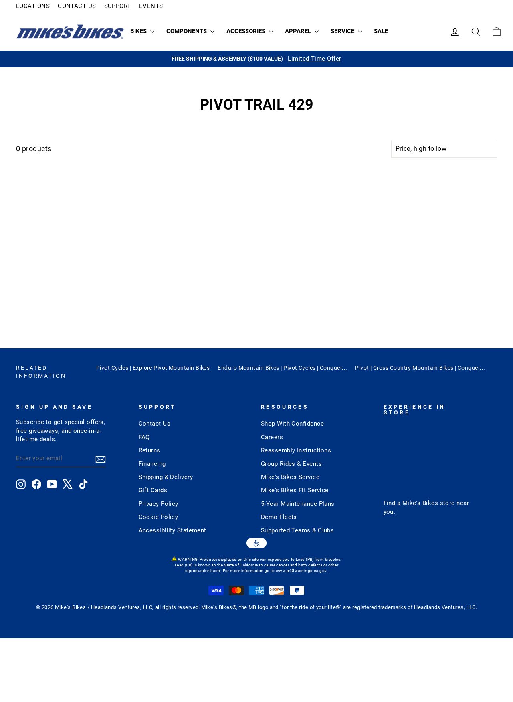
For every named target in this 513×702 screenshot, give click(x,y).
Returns (149, 450)
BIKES (139, 31)
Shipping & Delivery (166, 477)
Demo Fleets (279, 517)
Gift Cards (153, 490)
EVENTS (151, 6)
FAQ (144, 437)
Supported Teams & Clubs (297, 530)
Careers (272, 437)
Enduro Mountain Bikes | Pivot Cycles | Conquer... (282, 368)
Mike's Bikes (420, 503)
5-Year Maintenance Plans (298, 503)
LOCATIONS (33, 6)
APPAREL (299, 31)
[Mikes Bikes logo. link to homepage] (70, 31)
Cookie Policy (158, 517)
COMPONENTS (187, 31)
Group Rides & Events (291, 463)
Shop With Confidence (292, 423)
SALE (381, 31)
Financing (152, 463)
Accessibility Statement (172, 530)
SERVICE (343, 31)
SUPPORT (117, 6)
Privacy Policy (158, 503)
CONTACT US (77, 6)
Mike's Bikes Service (290, 477)
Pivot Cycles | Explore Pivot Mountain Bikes (153, 368)
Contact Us (155, 423)
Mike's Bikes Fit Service (295, 490)
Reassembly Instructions (296, 450)
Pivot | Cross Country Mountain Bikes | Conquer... (420, 368)
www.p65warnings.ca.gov (301, 570)
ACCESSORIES (246, 31)
